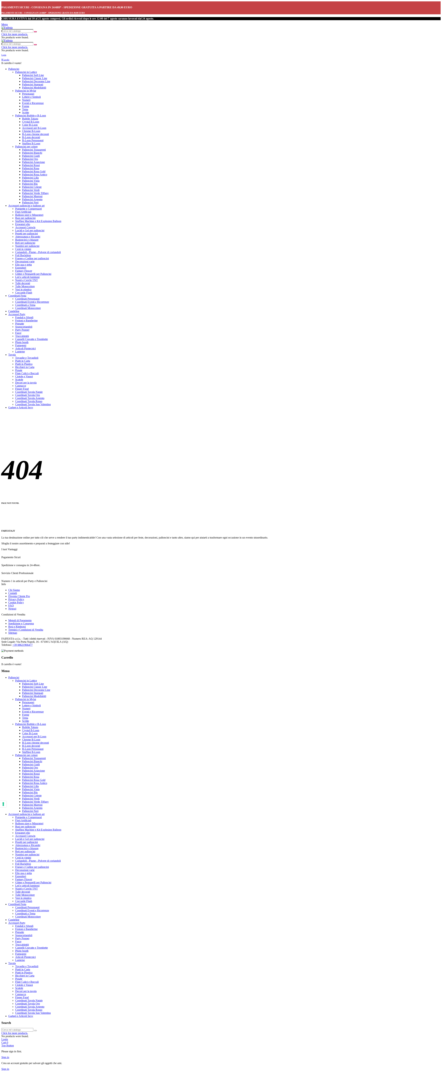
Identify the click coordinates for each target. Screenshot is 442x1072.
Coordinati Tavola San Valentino (33, 404)
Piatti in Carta (22, 360)
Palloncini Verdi (31, 190)
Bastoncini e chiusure (27, 239)
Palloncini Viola (31, 180)
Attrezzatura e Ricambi (27, 236)
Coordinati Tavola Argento (29, 398)
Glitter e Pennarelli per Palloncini (33, 273)
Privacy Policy (16, 599)
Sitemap (12, 632)
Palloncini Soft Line (33, 75)
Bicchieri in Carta (24, 367)
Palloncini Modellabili (34, 87)
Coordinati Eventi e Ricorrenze (32, 301)
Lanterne (20, 351)
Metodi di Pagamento (20, 620)
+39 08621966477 (22, 644)
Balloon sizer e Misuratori (29, 214)
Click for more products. (14, 34)
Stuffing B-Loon (31, 143)
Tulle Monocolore (25, 286)
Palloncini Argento (32, 199)
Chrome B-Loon (31, 131)
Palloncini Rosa (30, 168)
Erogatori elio (22, 224)
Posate (18, 370)
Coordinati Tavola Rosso (28, 401)
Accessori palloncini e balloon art (26, 205)
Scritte (25, 112)
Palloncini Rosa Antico (34, 174)
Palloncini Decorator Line (36, 81)
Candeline (13, 311)
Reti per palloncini (25, 242)
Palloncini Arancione (33, 162)
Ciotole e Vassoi (24, 376)
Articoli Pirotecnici (25, 348)
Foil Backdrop (23, 255)
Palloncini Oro (30, 159)
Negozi (12, 608)
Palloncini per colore (26, 146)
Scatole (19, 379)
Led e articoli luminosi (27, 277)
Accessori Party (16, 314)
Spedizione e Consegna (21, 623)
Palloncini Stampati (32, 84)
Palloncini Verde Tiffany (35, 193)
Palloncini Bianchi (32, 152)
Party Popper (22, 329)
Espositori (20, 267)
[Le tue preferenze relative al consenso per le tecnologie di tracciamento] (3, 804)
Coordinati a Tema (25, 305)
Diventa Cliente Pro (19, 596)
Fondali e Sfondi (24, 317)
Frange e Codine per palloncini (32, 258)
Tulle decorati (22, 283)
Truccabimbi (22, 336)
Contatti (12, 593)
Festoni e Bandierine (26, 320)
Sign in (5, 1057)
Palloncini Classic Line (34, 78)
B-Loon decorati (31, 137)
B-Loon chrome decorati (35, 134)
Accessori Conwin (25, 227)
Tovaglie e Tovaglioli (26, 357)
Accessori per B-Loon (34, 127)
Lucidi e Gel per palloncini (29, 230)
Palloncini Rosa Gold (33, 171)
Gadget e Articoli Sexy (20, 407)
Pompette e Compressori (28, 208)
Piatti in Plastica (23, 364)
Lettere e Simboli (31, 96)
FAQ (11, 605)
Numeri (26, 100)
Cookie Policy (16, 602)
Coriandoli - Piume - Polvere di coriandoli (38, 252)
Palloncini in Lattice (26, 72)
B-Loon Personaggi (33, 140)
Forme (25, 106)
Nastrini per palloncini (27, 245)
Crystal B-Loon (30, 121)
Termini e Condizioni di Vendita (25, 629)
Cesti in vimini (23, 249)
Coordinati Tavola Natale (29, 391)
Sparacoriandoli (23, 326)
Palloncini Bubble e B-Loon (30, 115)
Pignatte (19, 323)
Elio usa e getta (23, 264)
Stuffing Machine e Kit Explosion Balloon (38, 221)
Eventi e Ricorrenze (33, 103)
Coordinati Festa (17, 295)
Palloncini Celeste (32, 186)
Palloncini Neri (30, 202)
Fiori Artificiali (23, 211)
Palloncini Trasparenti (34, 149)
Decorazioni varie (25, 261)
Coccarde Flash (23, 292)
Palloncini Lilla (30, 177)
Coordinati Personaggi (27, 298)
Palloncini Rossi (31, 165)
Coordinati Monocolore (28, 308)
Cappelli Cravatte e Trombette (31, 339)
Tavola (12, 354)
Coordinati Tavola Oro (27, 395)
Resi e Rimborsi (17, 626)
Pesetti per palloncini (26, 233)
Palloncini (13, 68)
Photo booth (21, 342)
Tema (25, 109)
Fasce (18, 332)
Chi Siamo (14, 590)
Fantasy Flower (23, 270)
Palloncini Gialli (31, 155)
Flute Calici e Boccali (27, 373)
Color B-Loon (30, 124)
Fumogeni (20, 345)
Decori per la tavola (26, 382)
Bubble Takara (30, 118)
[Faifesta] (7, 27)
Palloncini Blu (30, 183)
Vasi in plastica (23, 289)
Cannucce (20, 385)
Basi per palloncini (25, 218)
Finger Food (22, 388)
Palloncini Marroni (32, 196)
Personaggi (28, 93)
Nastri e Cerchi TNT (26, 280)
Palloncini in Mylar (25, 90)
